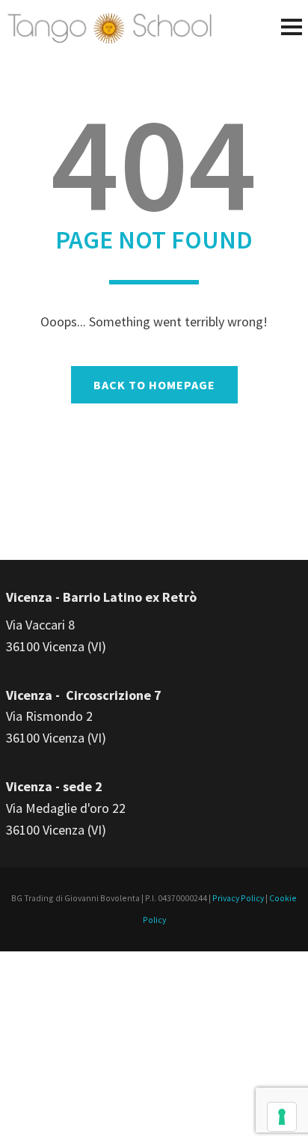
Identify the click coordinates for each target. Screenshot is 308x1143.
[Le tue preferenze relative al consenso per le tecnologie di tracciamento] (282, 1117)
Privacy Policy (238, 897)
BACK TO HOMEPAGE (154, 384)
